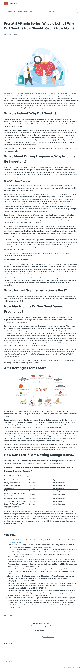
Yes (36, 627)
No (46, 627)
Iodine (30, 11)
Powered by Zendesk (73, 667)
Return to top (8, 643)
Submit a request (48, 637)
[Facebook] (5, 615)
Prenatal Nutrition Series (20, 11)
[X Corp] (8, 615)
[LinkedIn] (11, 615)
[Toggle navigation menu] (74, 3)
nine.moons (7, 11)
